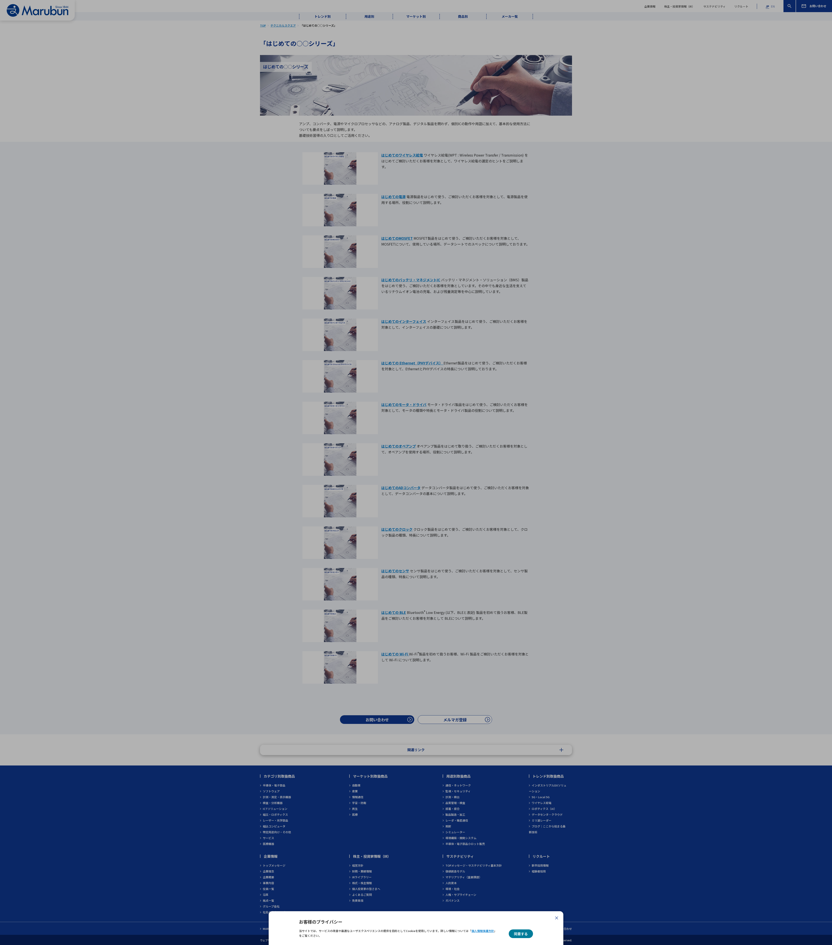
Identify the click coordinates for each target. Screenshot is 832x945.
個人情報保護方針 (482, 931)
